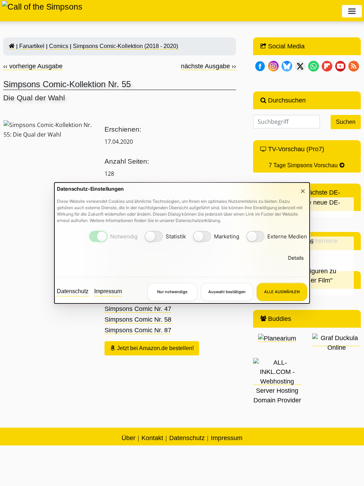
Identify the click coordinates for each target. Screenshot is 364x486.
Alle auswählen (282, 291)
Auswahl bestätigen (227, 291)
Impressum (108, 291)
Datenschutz (73, 291)
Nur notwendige (172, 291)
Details (296, 258)
